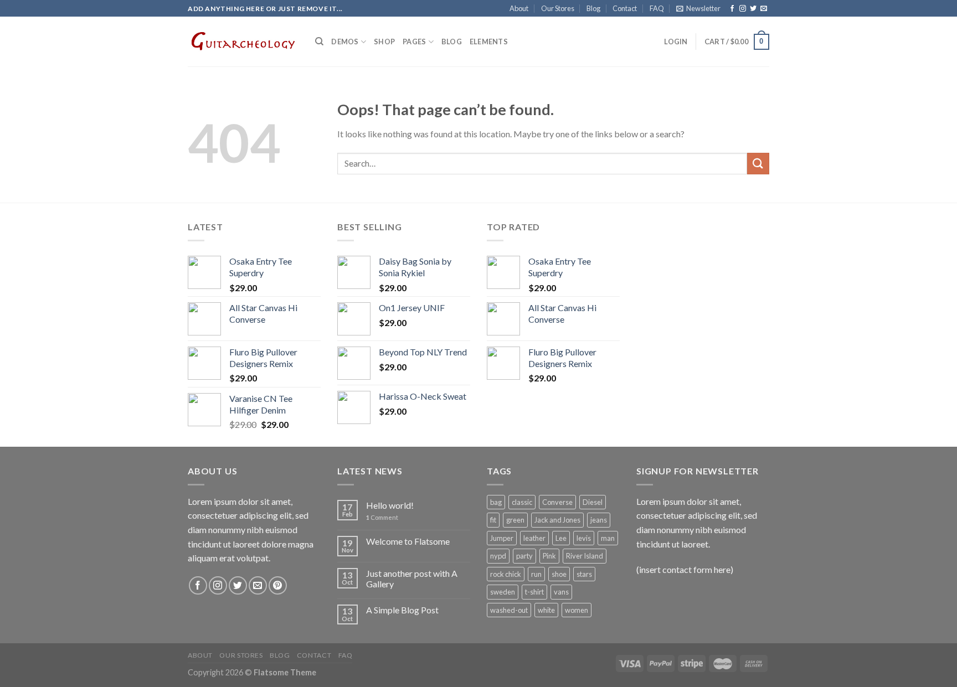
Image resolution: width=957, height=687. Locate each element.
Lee (561, 538)
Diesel (593, 502)
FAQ (657, 8)
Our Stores (557, 8)
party (524, 555)
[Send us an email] (763, 9)
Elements (489, 41)
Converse (557, 502)
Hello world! (390, 505)
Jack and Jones (557, 519)
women (576, 610)
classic (522, 502)
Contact (625, 8)
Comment (382, 517)
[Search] (319, 41)
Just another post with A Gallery (411, 578)
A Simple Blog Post (402, 610)
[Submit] (758, 163)
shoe (559, 574)
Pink (549, 555)
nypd (498, 555)
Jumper (501, 538)
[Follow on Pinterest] (278, 585)
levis (584, 538)
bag (496, 502)
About (519, 8)
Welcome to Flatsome (408, 541)
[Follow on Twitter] (753, 9)
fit (493, 519)
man (608, 538)
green (515, 519)
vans (561, 591)
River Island (584, 555)
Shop (384, 41)
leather (534, 538)
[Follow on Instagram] (742, 9)
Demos (344, 41)
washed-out (509, 610)
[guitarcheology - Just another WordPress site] (243, 41)
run (536, 574)
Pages (414, 41)
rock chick (505, 574)
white (546, 610)
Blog (593, 8)
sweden (502, 591)
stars (584, 574)
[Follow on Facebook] (732, 9)
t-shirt (534, 591)
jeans (598, 519)
